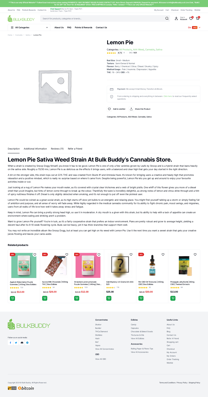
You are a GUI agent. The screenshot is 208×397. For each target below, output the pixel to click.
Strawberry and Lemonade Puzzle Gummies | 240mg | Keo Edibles (87, 284)
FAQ (18, 10)
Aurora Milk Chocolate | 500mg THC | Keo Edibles (55, 283)
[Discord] (21, 342)
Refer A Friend (173, 338)
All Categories (22, 27)
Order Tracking (186, 10)
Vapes (97, 345)
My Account (158, 10)
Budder (98, 328)
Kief (96, 342)
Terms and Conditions (167, 383)
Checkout (174, 10)
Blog (168, 331)
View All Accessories (139, 352)
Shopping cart (172, 342)
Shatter (98, 324)
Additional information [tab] (35, 148)
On (192, 27)
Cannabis (18, 35)
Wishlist (197, 10)
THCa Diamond (101, 331)
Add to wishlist (109, 109)
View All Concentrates (104, 349)
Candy (133, 324)
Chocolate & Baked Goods (142, 331)
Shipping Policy (194, 383)
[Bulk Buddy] (21, 18)
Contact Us (42, 10)
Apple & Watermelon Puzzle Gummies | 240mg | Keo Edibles (23, 283)
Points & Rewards (29, 10)
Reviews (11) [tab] (57, 148)
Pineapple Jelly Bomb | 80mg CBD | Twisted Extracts (182, 283)
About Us (11, 10)
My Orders (171, 356)
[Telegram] (27, 342)
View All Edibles (137, 338)
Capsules (135, 328)
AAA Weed (138, 49)
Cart (167, 10)
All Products (125, 49)
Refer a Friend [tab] (75, 148)
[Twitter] (16, 342)
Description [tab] (14, 148)
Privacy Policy (182, 383)
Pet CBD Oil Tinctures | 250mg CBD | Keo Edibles (151, 283)
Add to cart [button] (12, 298)
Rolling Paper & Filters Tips (142, 348)
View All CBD (100, 359)
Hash (97, 338)
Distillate (98, 335)
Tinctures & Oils (137, 335)
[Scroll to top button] (201, 390)
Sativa (28, 35)
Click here (168, 96)
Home (10, 35)
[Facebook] (10, 342)
